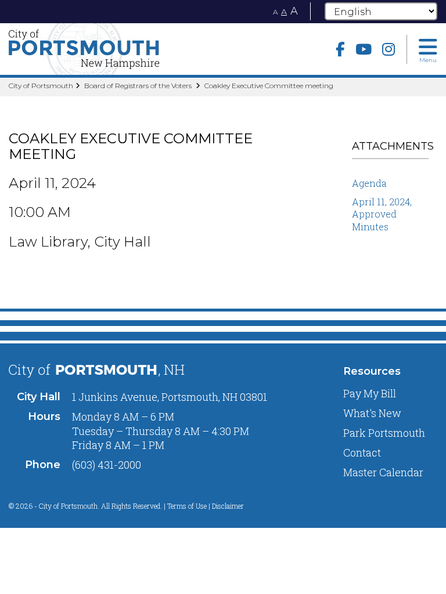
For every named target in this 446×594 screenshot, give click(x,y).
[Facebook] (340, 49)
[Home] (111, 49)
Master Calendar (383, 472)
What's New (372, 413)
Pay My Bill (369, 393)
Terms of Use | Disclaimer (205, 505)
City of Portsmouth (41, 85)
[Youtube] (363, 49)
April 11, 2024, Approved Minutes (382, 214)
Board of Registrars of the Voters (138, 85)
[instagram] (388, 49)
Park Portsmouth (384, 433)
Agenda (369, 183)
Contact (362, 452)
